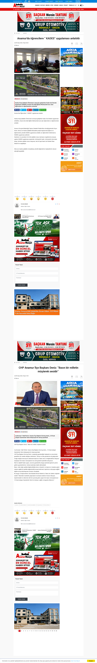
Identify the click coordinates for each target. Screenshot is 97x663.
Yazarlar (54, 9)
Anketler (69, 9)
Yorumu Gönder (21, 285)
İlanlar (82, 9)
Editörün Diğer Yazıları (25, 206)
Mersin (17, 45)
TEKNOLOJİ (71, 5)
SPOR (51, 5)
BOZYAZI (42, 5)
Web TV (59, 9)
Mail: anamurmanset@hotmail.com (28, 209)
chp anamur (39, 505)
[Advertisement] (8, 25)
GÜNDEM (56, 5)
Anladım (91, 661)
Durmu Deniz (46, 505)
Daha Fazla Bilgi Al (75, 661)
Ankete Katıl (71, 169)
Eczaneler (74, 9)
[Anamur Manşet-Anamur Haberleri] (19, 5)
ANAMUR (37, 5)
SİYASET (66, 5)
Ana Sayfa (18, 33)
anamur (16, 505)
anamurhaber (23, 505)
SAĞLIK (61, 5)
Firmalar (79, 9)
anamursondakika (31, 505)
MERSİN (48, 5)
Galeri (64, 9)
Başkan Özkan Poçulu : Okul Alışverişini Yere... (38, 9)
